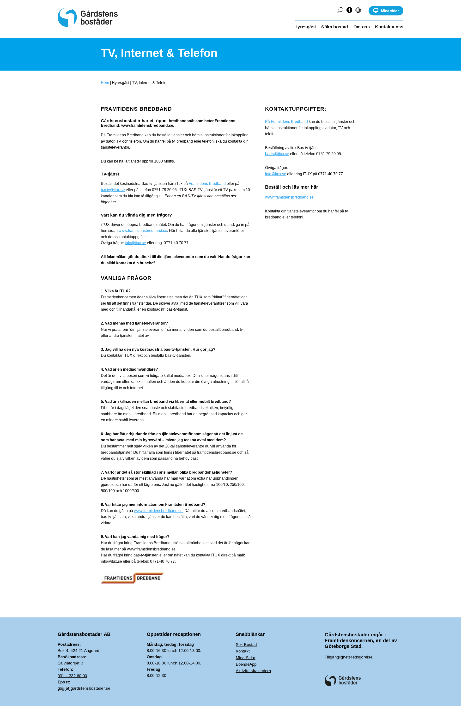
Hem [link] (105, 83)
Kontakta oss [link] (389, 27)
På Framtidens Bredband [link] (286, 122)
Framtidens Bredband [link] (207, 183)
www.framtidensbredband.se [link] (147, 125)
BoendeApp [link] (246, 664)
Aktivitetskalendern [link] (253, 671)
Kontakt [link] (243, 651)
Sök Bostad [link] (246, 644)
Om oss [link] (361, 27)
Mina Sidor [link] (245, 658)
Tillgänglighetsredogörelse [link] (348, 657)
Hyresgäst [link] (305, 27)
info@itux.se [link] (135, 243)
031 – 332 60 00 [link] (72, 676)
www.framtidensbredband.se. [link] (158, 511)
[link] (386, 14)
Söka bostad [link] (334, 27)
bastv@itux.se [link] (113, 190)
